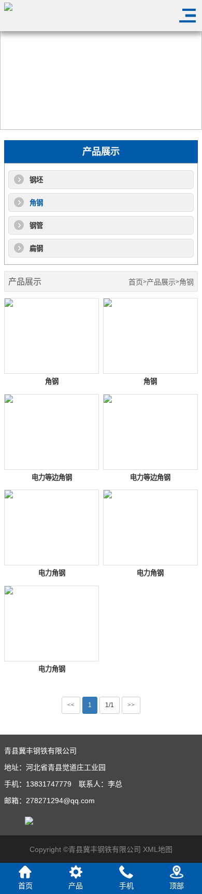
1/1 (109, 705)
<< (71, 705)
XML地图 (157, 849)
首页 (135, 282)
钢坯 (36, 180)
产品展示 (161, 282)
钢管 (36, 225)
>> (131, 705)
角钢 (36, 203)
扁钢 (36, 248)
